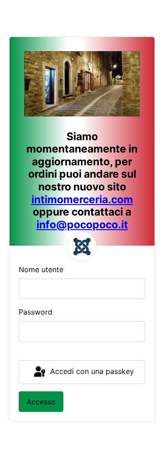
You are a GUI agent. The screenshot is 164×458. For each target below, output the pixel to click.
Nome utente (41, 269)
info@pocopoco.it (82, 224)
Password (35, 311)
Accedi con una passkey (91, 371)
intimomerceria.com (82, 199)
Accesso (41, 401)
